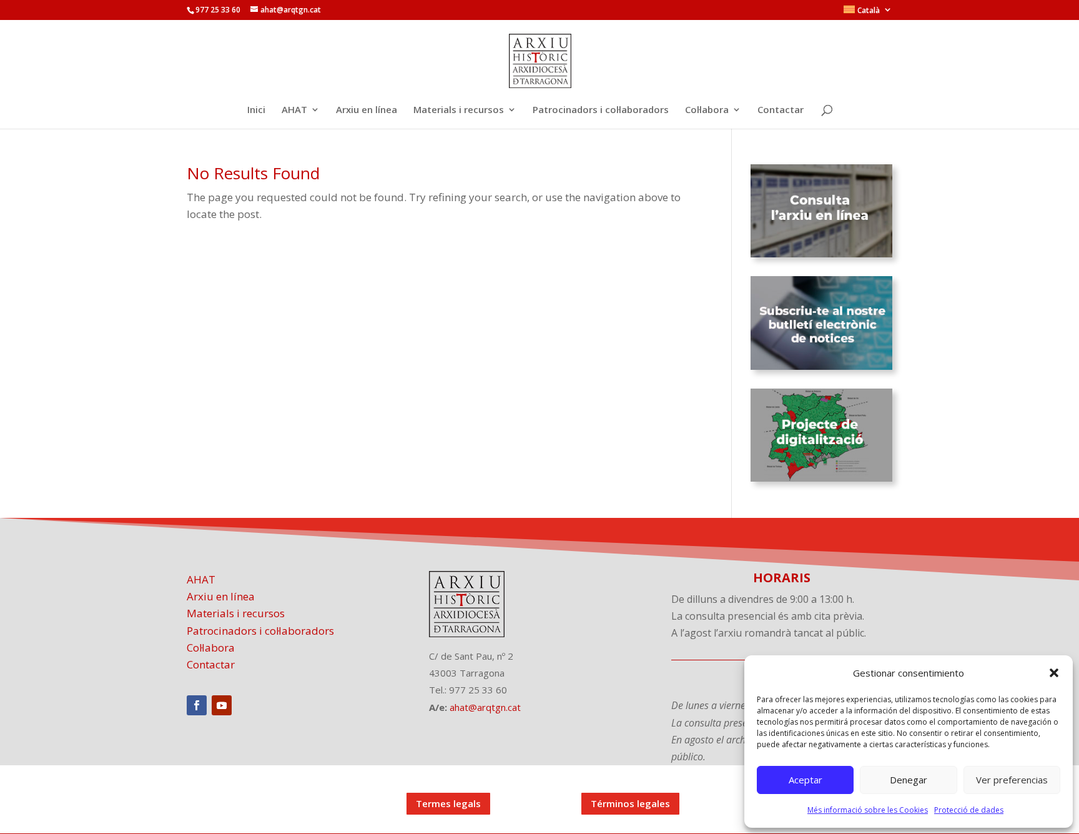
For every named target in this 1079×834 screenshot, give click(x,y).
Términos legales (630, 803)
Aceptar (805, 779)
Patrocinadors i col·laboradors (601, 110)
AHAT (294, 110)
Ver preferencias (1012, 779)
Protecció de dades (968, 810)
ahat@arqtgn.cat (485, 707)
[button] (1054, 673)
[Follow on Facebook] (197, 705)
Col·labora (707, 110)
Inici (256, 110)
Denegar (908, 779)
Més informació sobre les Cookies (867, 810)
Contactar (780, 110)
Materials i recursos (458, 110)
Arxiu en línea (366, 110)
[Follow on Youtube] (222, 705)
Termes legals (448, 803)
